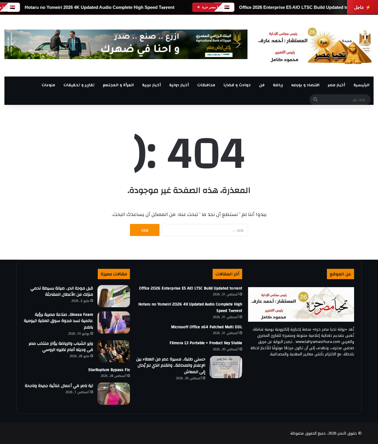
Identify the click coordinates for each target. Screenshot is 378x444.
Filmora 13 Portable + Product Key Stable (206, 343)
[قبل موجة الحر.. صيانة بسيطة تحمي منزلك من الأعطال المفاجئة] (113, 296)
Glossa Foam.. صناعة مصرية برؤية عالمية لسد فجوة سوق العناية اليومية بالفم (58, 321)
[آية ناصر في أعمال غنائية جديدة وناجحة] (113, 394)
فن (262, 85)
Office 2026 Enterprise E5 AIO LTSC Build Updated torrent (299, 7)
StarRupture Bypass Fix (109, 370)
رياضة (278, 85)
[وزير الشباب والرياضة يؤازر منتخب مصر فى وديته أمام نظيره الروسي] (113, 351)
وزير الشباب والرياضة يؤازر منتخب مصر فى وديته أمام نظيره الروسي (61, 347)
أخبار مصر (336, 85)
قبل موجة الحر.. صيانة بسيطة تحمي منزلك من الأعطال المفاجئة (61, 291)
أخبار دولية (179, 85)
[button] (13, 44)
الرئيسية (361, 85)
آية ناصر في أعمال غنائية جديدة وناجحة (59, 386)
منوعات (48, 85)
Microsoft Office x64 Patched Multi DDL (206, 327)
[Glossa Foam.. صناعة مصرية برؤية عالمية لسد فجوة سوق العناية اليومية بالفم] (113, 322)
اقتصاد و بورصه (305, 85)
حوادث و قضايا (237, 85)
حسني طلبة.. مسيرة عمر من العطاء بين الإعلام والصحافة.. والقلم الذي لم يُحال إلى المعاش (170, 365)
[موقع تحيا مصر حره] (315, 46)
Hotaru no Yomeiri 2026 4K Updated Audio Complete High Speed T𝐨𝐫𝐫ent (99, 7)
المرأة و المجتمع (118, 85)
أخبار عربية (151, 85)
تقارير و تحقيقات (78, 85)
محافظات (206, 85)
